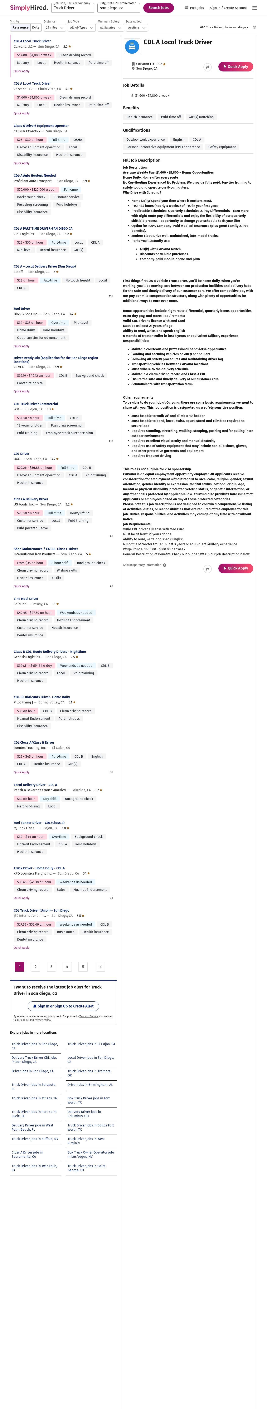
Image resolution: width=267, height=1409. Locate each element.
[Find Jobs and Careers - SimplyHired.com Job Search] (29, 8)
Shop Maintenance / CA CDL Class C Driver (46, 549)
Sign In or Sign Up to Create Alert (66, 1006)
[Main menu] (254, 7)
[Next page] (100, 967)
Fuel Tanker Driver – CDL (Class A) (39, 823)
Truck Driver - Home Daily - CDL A (39, 868)
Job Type (73, 21)
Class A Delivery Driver (31, 499)
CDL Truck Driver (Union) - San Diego (41, 910)
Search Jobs (159, 7)
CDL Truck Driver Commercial (36, 404)
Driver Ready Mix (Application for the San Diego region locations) (56, 360)
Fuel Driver (22, 309)
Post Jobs (197, 8)
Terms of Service (88, 1016)
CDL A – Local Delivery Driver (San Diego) (45, 266)
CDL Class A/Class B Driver (34, 743)
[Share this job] (207, 67)
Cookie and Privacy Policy (35, 1020)
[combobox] (72, 8)
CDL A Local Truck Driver (32, 41)
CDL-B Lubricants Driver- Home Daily (42, 697)
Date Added (133, 21)
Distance (49, 21)
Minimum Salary (108, 21)
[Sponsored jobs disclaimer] (254, 27)
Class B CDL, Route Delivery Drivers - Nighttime (50, 652)
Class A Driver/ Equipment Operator (41, 126)
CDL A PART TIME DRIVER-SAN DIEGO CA (43, 228)
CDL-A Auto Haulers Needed (35, 176)
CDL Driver (21, 454)
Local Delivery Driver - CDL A (35, 785)
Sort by (14, 21)
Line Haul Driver (26, 599)
